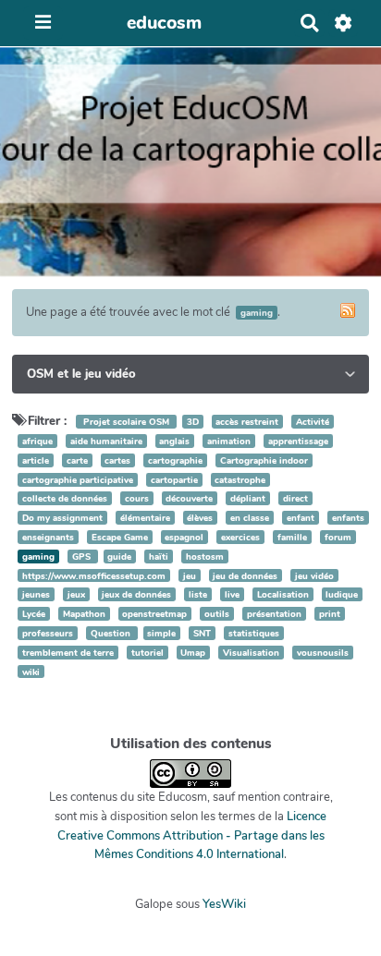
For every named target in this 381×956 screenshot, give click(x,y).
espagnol (184, 537)
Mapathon (84, 614)
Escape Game (120, 537)
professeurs (47, 633)
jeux (76, 594)
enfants (348, 518)
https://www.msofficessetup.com (94, 576)
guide (119, 557)
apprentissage (298, 441)
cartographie (175, 460)
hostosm (205, 557)
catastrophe (240, 480)
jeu (189, 576)
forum (338, 537)
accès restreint (246, 422)
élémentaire (145, 518)
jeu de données (245, 576)
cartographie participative (77, 480)
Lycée (33, 614)
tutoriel (147, 653)
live (232, 594)
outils (216, 614)
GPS (82, 557)
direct (295, 498)
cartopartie (174, 480)
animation (229, 441)
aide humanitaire (106, 441)
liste (198, 594)
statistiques (253, 633)
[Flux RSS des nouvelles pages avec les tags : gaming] (347, 310)
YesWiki (224, 904)
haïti (158, 557)
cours (137, 498)
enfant (300, 518)
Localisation (283, 594)
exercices (240, 537)
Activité (312, 422)
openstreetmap (154, 614)
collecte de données (64, 498)
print (329, 614)
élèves (200, 518)
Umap (192, 653)
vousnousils (323, 653)
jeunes (36, 594)
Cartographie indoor (264, 460)
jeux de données (136, 594)
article (35, 460)
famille (292, 537)
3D (193, 422)
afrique (37, 441)
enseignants (48, 537)
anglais (174, 441)
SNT (202, 633)
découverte (189, 498)
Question (112, 633)
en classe (249, 518)
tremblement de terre (68, 653)
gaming (38, 557)
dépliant (247, 498)
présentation (274, 614)
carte (77, 460)
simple (161, 633)
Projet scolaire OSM (126, 422)
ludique (342, 594)
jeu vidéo (314, 576)
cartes (117, 460)
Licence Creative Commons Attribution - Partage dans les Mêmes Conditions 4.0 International (192, 836)
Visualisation (251, 653)
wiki (31, 672)
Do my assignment (62, 518)
